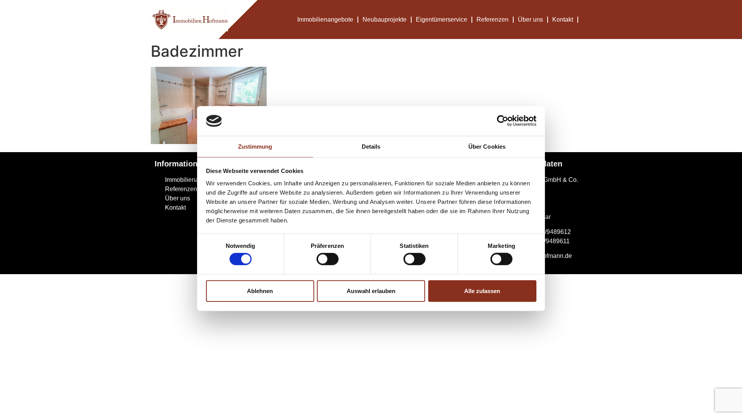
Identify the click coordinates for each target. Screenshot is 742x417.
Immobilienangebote (325, 19)
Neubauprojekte (384, 19)
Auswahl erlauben (371, 290)
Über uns (530, 19)
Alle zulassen (482, 290)
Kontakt (562, 19)
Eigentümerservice (441, 19)
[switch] (328, 259)
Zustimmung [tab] (255, 146)
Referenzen (493, 19)
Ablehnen (260, 290)
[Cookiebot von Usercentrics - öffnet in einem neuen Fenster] (502, 121)
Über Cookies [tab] (486, 146)
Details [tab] (371, 146)
